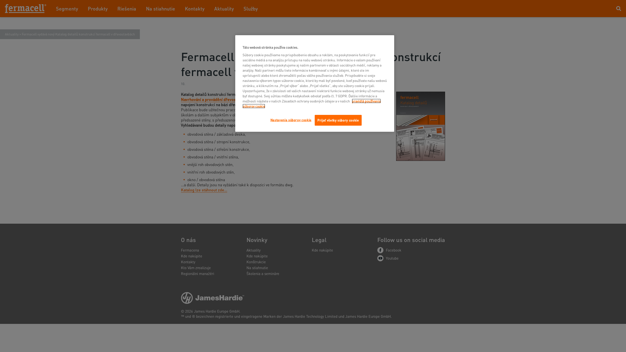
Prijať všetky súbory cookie (338, 120)
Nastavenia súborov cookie (291, 120)
